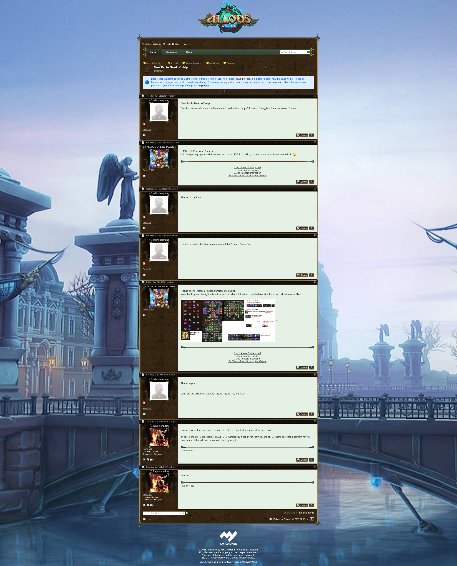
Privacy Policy (217, 557)
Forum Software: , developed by (228, 562)
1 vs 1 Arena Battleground (247, 167)
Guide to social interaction (247, 173)
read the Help (243, 78)
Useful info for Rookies (247, 170)
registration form (232, 82)
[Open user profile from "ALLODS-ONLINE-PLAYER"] (159, 158)
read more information (272, 82)
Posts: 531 (147, 449)
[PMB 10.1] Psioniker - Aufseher (197, 151)
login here (204, 85)
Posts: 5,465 (148, 170)
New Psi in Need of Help (171, 67)
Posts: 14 (147, 130)
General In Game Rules (242, 557)
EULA (205, 557)
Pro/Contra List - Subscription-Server (247, 175)
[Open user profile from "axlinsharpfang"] (159, 111)
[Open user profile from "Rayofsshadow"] (159, 437)
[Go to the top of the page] (312, 135)
